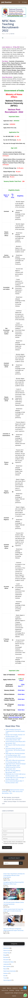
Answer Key (6, 953)
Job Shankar (6, 2)
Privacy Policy (22, 988)
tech (4, 975)
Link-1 (21, 679)
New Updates (7, 797)
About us (9, 988)
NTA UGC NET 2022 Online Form (12, 799)
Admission (6, 948)
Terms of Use (4, 990)
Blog (4, 955)
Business (5, 957)
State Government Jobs (9, 971)
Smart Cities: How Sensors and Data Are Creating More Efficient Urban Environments (14, 875)
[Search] (21, 863)
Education (6, 959)
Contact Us (15, 988)
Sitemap (17, 990)
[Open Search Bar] (19, 2)
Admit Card (6, 950)
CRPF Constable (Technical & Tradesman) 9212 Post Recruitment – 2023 (15, 731)
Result (5, 969)
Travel (5, 978)
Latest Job (6, 964)
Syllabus (5, 973)
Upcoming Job (15, 797)
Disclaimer (11, 990)
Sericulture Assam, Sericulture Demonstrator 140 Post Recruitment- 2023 (15, 750)
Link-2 (21, 680)
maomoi (14, 996)
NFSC (10, 791)
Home (4, 988)
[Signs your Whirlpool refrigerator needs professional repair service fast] (14, 921)
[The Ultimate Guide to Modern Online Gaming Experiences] (14, 894)
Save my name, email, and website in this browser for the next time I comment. (14, 842)
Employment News (8, 962)
